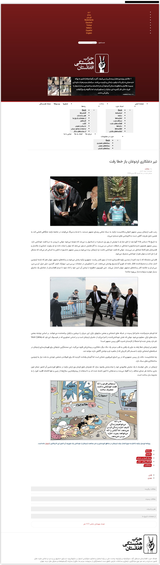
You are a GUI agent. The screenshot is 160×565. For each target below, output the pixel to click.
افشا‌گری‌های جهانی (144, 461)
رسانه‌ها (148, 451)
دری (89, 12)
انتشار (47, 443)
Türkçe (89, 25)
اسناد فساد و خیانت (144, 458)
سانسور (148, 454)
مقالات (147, 169)
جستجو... (101, 42)
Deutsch (89, 22)
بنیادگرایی (147, 465)
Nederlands (89, 20)
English (89, 33)
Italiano (89, 28)
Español (89, 30)
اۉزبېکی (89, 17)
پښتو (89, 15)
